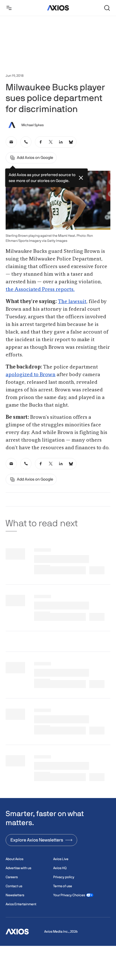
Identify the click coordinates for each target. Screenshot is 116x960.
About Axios (14, 859)
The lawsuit (72, 301)
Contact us (14, 886)
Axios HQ (59, 868)
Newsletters (15, 895)
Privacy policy (63, 877)
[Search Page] (107, 8)
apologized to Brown (30, 374)
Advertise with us (18, 868)
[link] (11, 141)
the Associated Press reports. (40, 289)
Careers (12, 877)
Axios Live (60, 859)
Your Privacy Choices (69, 895)
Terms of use (62, 886)
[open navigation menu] (9, 8)
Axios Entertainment (21, 904)
